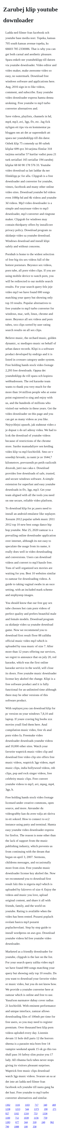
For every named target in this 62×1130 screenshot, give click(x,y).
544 (27, 1109)
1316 (26, 1113)
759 (45, 1118)
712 (17, 1118)
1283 (7, 1122)
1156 (36, 1118)
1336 (45, 1113)
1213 (17, 1109)
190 (46, 1109)
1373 (36, 1109)
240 (43, 1122)
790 (7, 1126)
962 (52, 1122)
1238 (7, 1109)
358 (34, 1126)
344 (26, 1122)
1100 (7, 1118)
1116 (17, 1105)
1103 (27, 1105)
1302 (7, 1105)
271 (54, 1109)
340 (45, 1105)
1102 (16, 1113)
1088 (16, 1126)
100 (26, 1126)
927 (7, 1113)
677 (17, 1122)
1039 (26, 1118)
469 (54, 1105)
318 (34, 1122)
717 (36, 1105)
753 (35, 1113)
